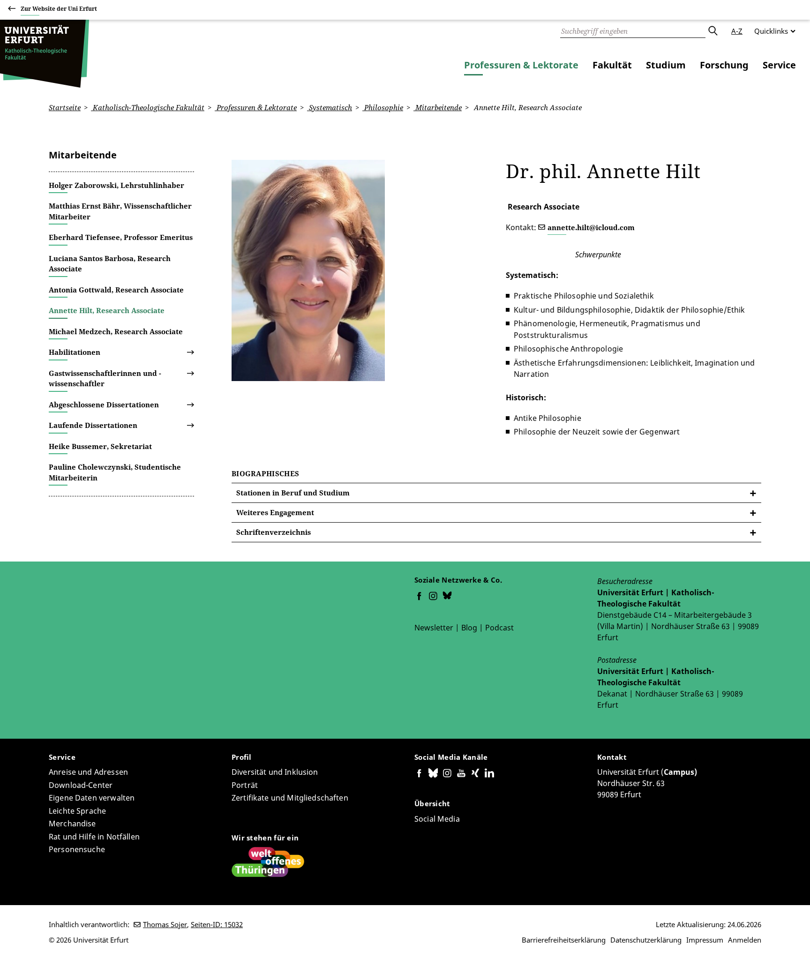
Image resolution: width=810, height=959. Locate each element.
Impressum (704, 939)
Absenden (712, 31)
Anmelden (744, 939)
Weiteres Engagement (275, 512)
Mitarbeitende (437, 107)
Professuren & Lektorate (521, 65)
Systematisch (329, 107)
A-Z (736, 31)
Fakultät (612, 65)
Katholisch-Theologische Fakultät (147, 107)
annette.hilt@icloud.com (591, 227)
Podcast (499, 627)
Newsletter (433, 627)
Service (779, 65)
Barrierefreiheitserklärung (564, 939)
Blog (469, 627)
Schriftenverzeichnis (273, 532)
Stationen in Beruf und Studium (293, 492)
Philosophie (382, 107)
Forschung (724, 65)
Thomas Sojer (165, 924)
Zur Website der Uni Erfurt (59, 9)
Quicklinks (771, 31)
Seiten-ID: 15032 (217, 924)
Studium (666, 65)
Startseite (65, 107)
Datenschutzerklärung (646, 939)
